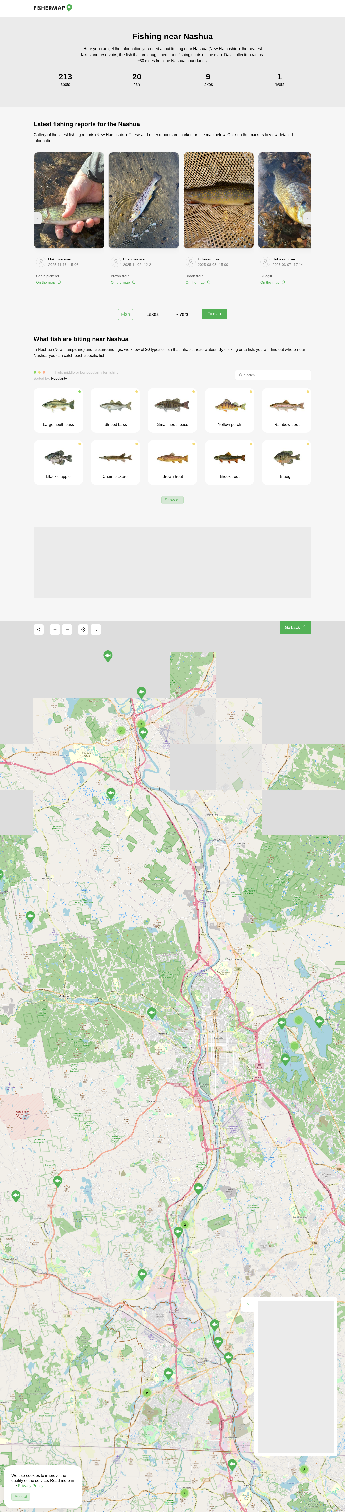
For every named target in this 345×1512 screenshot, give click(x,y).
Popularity (59, 378)
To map (214, 314)
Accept (21, 1496)
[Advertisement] (172, 562)
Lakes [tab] (152, 314)
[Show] (228, 1358)
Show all (172, 500)
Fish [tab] (125, 314)
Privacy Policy (30, 1486)
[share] (38, 629)
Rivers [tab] (181, 314)
